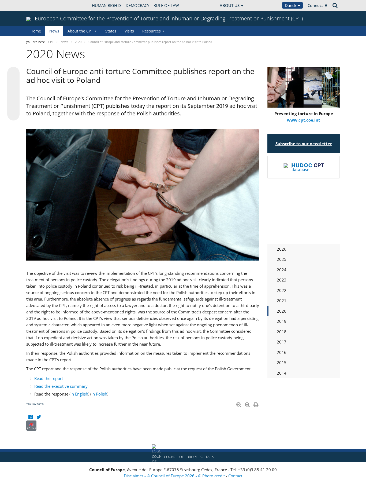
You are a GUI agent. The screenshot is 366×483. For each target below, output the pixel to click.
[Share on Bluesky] (13, 73)
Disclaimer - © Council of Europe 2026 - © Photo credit (175, 475)
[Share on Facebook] (13, 94)
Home (36, 31)
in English (79, 394)
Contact (235, 475)
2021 (281, 300)
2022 (281, 290)
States (110, 31)
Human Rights (106, 5)
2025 (281, 259)
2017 (281, 342)
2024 (281, 269)
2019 (281, 321)
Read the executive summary (61, 386)
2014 (281, 373)
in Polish (99, 394)
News (54, 31)
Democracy (137, 5)
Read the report (48, 378)
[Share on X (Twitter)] (13, 84)
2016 (281, 352)
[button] (183, 457)
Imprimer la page (256, 404)
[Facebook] (30, 417)
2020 (281, 311)
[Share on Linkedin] (13, 104)
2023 (281, 280)
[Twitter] (39, 417)
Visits (129, 31)
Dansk (291, 5)
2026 (281, 249)
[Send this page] (13, 114)
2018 (281, 331)
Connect (315, 5)
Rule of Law (166, 5)
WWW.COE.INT (39, 5)
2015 (281, 362)
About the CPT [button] (80, 31)
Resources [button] (151, 31)
